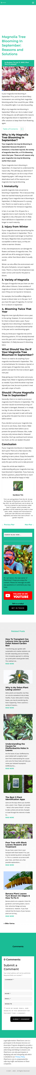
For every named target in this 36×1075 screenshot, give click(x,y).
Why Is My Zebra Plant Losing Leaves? (16, 688)
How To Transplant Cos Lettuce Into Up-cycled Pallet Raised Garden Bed (17, 642)
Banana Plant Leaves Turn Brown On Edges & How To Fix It (17, 895)
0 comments (12, 64)
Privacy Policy (20, 1057)
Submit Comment (21, 1019)
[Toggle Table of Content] (21, 129)
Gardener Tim (11, 62)
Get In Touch (18, 608)
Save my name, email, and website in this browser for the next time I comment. (17, 1011)
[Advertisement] (18, 17)
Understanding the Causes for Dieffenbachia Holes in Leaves (17, 747)
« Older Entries (9, 923)
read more (9, 663)
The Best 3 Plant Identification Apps (15, 798)
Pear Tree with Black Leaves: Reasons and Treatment (16, 844)
